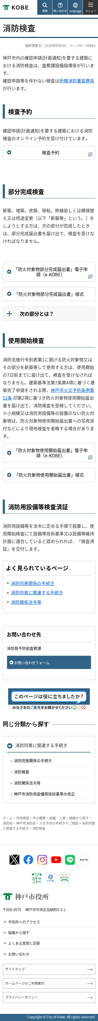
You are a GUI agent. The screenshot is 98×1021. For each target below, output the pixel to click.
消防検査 (21, 771)
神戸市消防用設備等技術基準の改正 (44, 793)
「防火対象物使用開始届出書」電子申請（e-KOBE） (51, 453)
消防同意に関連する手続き (41, 745)
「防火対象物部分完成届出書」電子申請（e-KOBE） (51, 272)
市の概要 (39, 818)
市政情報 (22, 818)
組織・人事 (57, 818)
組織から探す (79, 818)
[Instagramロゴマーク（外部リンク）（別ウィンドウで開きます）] (42, 860)
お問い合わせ (18, 954)
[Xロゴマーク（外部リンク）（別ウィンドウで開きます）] (14, 860)
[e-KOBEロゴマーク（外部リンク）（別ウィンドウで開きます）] (51, 878)
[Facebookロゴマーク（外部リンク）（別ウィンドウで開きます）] (28, 860)
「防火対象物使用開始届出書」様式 (49, 474)
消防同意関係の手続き (33, 760)
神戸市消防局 (26, 823)
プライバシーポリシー (21, 997)
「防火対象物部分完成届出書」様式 (49, 294)
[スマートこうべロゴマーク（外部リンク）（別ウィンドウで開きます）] (37, 878)
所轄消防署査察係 (76, 80)
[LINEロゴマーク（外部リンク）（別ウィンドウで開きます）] (70, 860)
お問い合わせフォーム (32, 662)
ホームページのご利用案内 (24, 983)
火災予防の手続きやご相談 (58, 823)
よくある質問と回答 (24, 943)
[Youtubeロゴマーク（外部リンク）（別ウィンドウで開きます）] (56, 859)
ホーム (8, 818)
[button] (44, 7)
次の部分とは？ (37, 313)
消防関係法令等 (27, 783)
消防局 (8, 823)
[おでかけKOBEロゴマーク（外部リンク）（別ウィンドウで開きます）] (64, 878)
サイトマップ (15, 969)
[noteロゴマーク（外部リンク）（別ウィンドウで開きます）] (84, 860)
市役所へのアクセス (24, 921)
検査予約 (50, 152)
